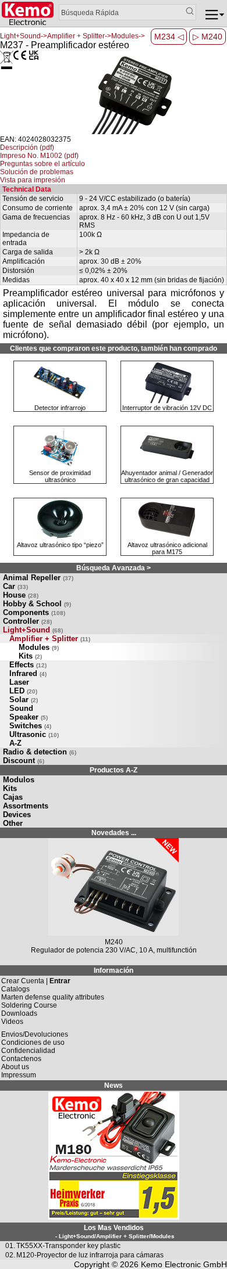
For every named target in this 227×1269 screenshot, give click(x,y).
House (20, 595)
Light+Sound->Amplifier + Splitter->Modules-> (72, 36)
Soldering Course (29, 1005)
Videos (12, 1022)
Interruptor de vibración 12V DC (167, 407)
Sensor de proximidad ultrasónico (60, 476)
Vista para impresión (32, 180)
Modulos (18, 779)
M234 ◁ (169, 36)
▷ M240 (207, 36)
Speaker (28, 717)
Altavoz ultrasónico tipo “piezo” (60, 544)
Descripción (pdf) (27, 147)
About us (15, 1067)
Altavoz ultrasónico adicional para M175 (167, 548)
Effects (28, 664)
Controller (27, 621)
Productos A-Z (113, 770)
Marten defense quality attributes (52, 997)
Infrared (28, 673)
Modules (39, 647)
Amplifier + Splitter (49, 638)
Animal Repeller (38, 577)
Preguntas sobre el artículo (42, 164)
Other (13, 823)
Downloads (19, 1013)
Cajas (13, 797)
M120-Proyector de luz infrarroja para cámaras (90, 1255)
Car (15, 586)
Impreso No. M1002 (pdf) (39, 156)
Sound (21, 708)
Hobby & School (37, 603)
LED (23, 690)
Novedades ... (113, 833)
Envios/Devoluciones (34, 1034)
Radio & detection (39, 751)
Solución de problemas (36, 172)
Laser (19, 682)
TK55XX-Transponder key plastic (68, 1246)
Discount (23, 760)
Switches (30, 725)
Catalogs (15, 989)
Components (34, 612)
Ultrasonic (34, 734)
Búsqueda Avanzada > (113, 568)
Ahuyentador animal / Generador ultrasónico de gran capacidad (167, 476)
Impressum (18, 1075)
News (113, 1085)
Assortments (25, 805)
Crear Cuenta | (35, 981)
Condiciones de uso (33, 1042)
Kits (30, 656)
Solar (23, 699)
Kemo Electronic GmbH (184, 1264)
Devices (17, 814)
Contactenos (21, 1059)
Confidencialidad (28, 1051)
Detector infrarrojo (60, 407)
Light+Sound (33, 629)
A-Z (15, 743)
